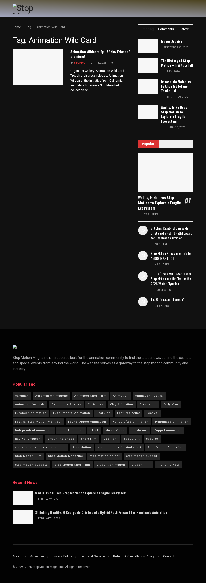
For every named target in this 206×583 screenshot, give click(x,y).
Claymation (148, 404)
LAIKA (94, 430)
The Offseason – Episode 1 (168, 299)
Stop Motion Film (28, 456)
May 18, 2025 (98, 62)
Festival (152, 413)
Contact (168, 556)
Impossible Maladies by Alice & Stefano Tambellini (176, 86)
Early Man (170, 404)
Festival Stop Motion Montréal (38, 421)
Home (17, 27)
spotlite (152, 438)
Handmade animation (171, 421)
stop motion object (105, 456)
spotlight (110, 438)
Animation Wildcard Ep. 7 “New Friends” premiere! (100, 54)
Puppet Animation (168, 430)
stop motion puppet (141, 456)
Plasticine (139, 430)
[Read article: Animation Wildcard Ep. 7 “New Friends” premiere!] (38, 67)
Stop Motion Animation (165, 447)
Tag (28, 27)
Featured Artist (128, 413)
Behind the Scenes (66, 404)
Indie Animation (71, 430)
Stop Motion (81, 447)
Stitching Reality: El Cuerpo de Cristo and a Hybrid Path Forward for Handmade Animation (171, 232)
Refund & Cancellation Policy (133, 556)
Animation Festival (149, 395)
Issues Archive (171, 41)
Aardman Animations (51, 395)
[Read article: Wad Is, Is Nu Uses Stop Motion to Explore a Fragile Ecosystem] (165, 172)
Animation (121, 395)
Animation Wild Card (50, 27)
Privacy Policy (62, 556)
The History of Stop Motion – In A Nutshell (177, 63)
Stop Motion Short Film (72, 464)
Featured (104, 413)
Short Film (89, 438)
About (17, 556)
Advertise (37, 556)
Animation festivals (30, 404)
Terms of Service (92, 556)
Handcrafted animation (130, 421)
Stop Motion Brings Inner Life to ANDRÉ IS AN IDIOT (171, 256)
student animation (111, 464)
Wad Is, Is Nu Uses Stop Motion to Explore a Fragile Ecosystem (174, 114)
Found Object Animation (87, 421)
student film (141, 464)
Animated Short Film (90, 395)
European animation (30, 413)
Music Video (115, 430)
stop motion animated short (119, 447)
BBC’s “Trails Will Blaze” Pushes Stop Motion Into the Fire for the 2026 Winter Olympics (171, 278)
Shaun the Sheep (60, 438)
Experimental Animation (71, 413)
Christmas (96, 404)
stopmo (79, 62)
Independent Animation (33, 430)
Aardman (22, 395)
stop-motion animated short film (40, 447)
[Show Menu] (191, 8)
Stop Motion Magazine (65, 456)
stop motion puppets (31, 464)
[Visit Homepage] (34, 9)
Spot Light (132, 438)
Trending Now (168, 464)
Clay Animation (121, 404)
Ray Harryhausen (28, 438)
